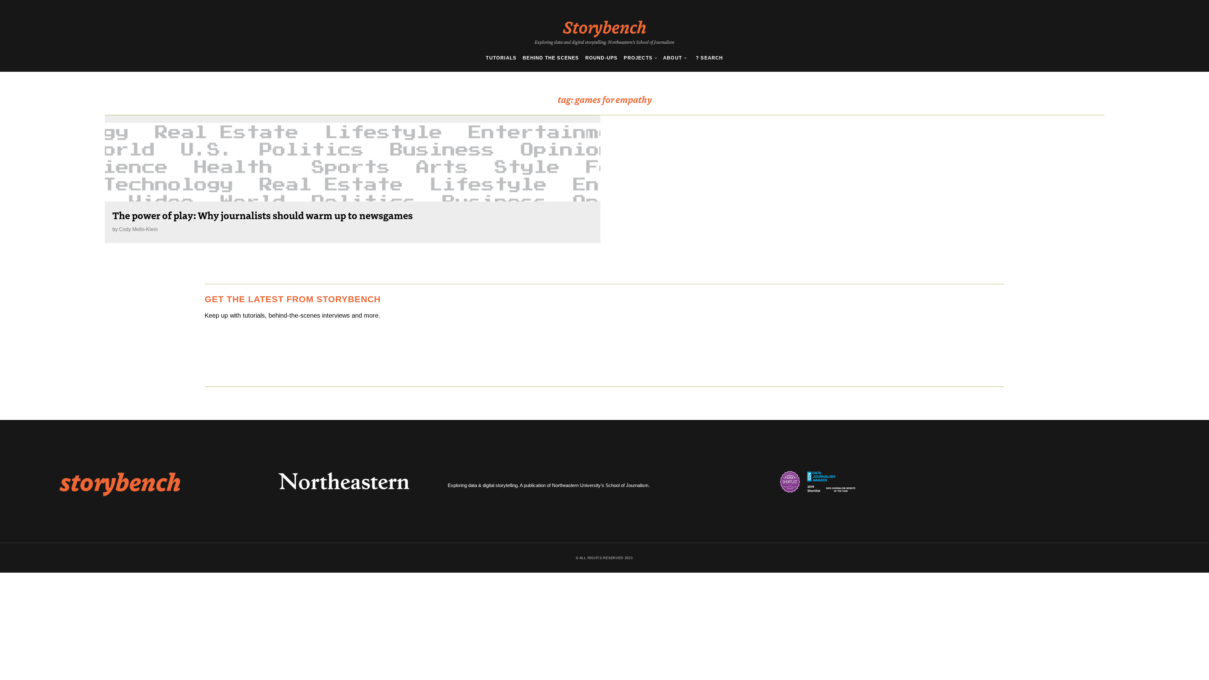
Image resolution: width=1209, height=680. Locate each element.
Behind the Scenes (551, 57)
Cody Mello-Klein (138, 229)
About (672, 57)
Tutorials (501, 57)
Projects (638, 57)
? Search (709, 57)
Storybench (604, 26)
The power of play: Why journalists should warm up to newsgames (262, 215)
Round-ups (601, 57)
